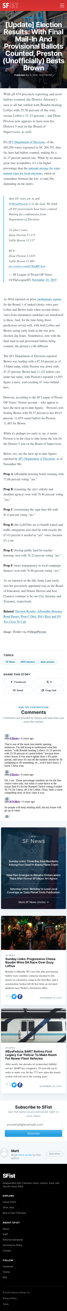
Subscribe (33, 1133)
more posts (25, 1155)
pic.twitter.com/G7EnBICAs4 (27, 266)
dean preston (47, 662)
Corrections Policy (12, 1245)
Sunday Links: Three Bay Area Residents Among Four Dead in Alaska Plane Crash (33, 862)
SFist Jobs (8, 1207)
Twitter (6, 1272)
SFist (9, 1175)
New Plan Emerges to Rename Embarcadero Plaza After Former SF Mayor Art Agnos (33, 876)
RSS (5, 1277)
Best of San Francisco (14, 1212)
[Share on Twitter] (14, 996)
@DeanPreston (18, 203)
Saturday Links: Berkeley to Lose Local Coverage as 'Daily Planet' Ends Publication (33, 890)
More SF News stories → (34, 902)
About (6, 1228)
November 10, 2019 (44, 280)
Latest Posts (9, 1202)
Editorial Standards (13, 1239)
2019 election (28, 662)
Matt (41, 17)
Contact (7, 1250)
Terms (6, 1304)
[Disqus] (33, 775)
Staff (5, 1234)
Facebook (8, 1266)
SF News (28, 17)
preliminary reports (49, 299)
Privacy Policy (10, 1298)
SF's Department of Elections (26, 142)
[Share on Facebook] (20, 996)
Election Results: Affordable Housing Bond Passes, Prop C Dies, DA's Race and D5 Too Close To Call (32, 616)
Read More (54, 1153)
